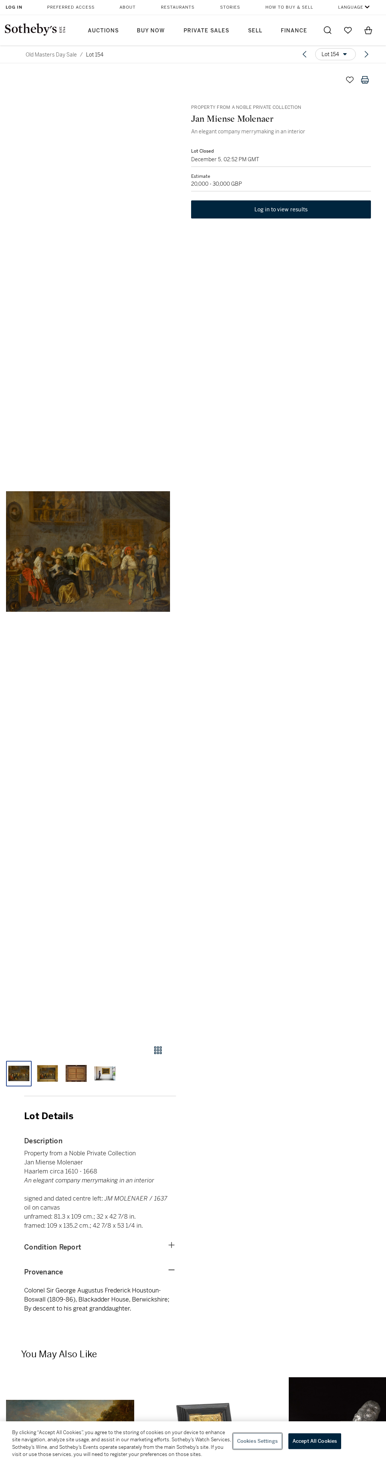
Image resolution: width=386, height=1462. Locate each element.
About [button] (127, 7)
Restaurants (178, 7)
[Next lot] (366, 54)
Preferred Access (71, 7)
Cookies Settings (257, 1441)
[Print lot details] (365, 80)
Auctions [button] (103, 30)
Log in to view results (281, 209)
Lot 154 (94, 54)
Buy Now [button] (151, 30)
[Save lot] (350, 80)
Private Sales (206, 30)
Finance (294, 30)
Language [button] (350, 7)
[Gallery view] (158, 1050)
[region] (193, 1441)
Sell (255, 30)
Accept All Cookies (315, 1441)
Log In (14, 7)
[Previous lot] (304, 54)
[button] (88, 551)
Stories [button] (230, 7)
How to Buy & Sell (289, 7)
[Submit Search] (327, 30)
